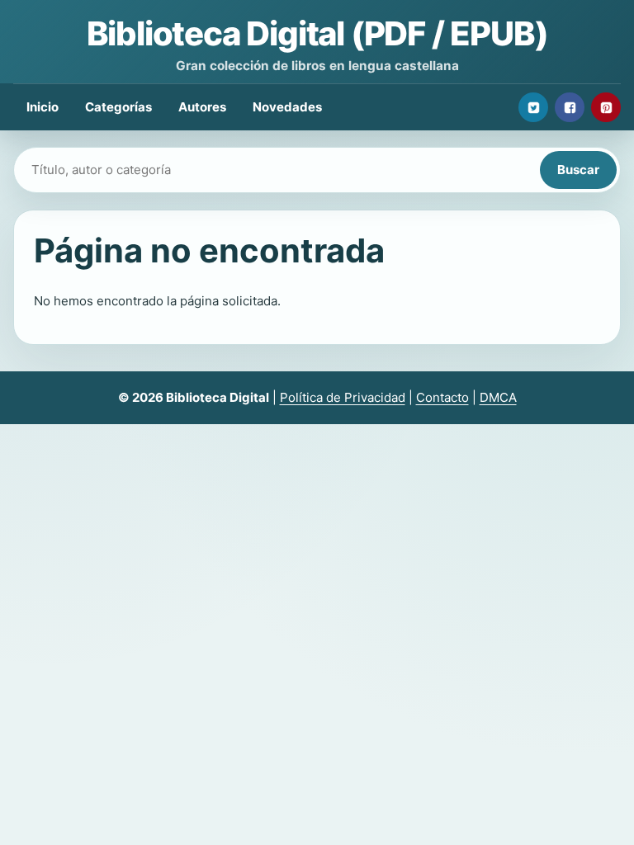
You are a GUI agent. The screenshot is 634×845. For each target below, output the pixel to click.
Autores (202, 107)
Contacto (442, 397)
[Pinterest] (606, 107)
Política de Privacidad (342, 397)
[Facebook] (569, 107)
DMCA (498, 397)
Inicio (42, 107)
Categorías (118, 107)
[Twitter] (533, 107)
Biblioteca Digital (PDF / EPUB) (317, 33)
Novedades (287, 107)
